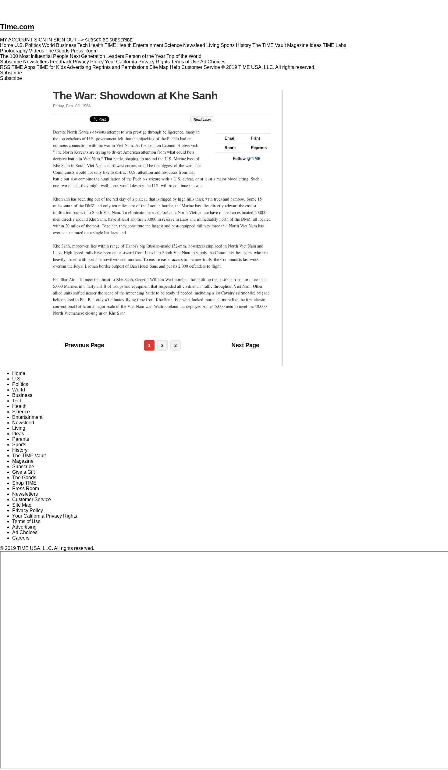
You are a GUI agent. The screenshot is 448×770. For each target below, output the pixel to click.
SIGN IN (43, 39)
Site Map (159, 67)
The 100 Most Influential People (34, 56)
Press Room (25, 488)
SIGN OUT (65, 39)
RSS (5, 67)
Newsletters (36, 61)
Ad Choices (213, 61)
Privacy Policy (88, 61)
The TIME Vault (29, 455)
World (18, 389)
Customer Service (200, 67)
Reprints (259, 147)
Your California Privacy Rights (137, 61)
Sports (19, 444)
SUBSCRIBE (96, 40)
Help (175, 67)
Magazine (23, 461)
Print (255, 138)
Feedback (61, 61)
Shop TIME (24, 483)
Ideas (18, 433)
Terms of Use (185, 61)
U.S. (17, 378)
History (19, 450)
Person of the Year (145, 56)
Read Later (202, 119)
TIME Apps (23, 67)
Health (19, 406)
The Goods (24, 477)
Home (18, 373)
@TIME (254, 158)
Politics (20, 384)
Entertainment (27, 417)
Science (21, 411)
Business (22, 395)
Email (230, 138)
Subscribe (11, 61)
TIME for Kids (51, 67)
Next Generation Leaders (97, 56)
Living (18, 428)
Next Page (245, 345)
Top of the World (183, 56)
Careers (21, 537)
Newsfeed (23, 422)
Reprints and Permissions (120, 67)
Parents (20, 439)
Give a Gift (23, 472)
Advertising (79, 67)
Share (230, 147)
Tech (17, 400)
